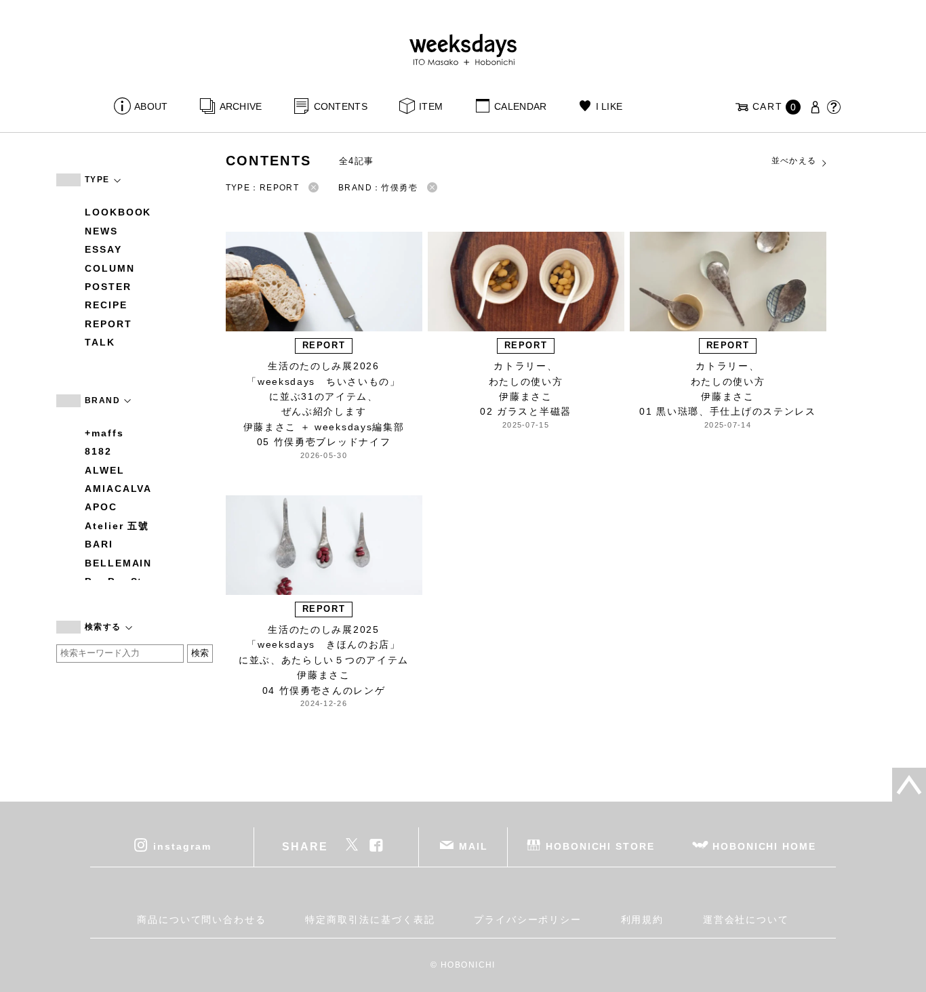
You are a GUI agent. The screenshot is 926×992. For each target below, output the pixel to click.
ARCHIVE (241, 106)
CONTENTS (340, 106)
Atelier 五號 (117, 525)
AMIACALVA (118, 488)
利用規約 (642, 919)
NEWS (101, 231)
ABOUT (150, 106)
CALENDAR (520, 106)
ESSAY (103, 249)
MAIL (473, 845)
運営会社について (746, 919)
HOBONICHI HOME (764, 845)
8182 (98, 451)
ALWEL (105, 470)
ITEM (431, 106)
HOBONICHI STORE (600, 845)
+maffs (104, 433)
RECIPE (106, 304)
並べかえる (794, 160)
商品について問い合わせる (201, 919)
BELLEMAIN (118, 563)
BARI (99, 544)
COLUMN (110, 268)
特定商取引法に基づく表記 (370, 919)
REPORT (108, 323)
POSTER (108, 286)
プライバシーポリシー (528, 919)
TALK (100, 342)
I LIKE (609, 106)
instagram (182, 845)
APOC (101, 506)
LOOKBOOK (118, 212)
